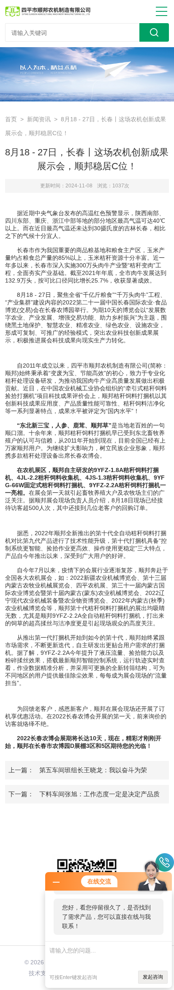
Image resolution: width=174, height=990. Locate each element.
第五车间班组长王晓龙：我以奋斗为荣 (93, 770)
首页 (11, 119)
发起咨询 (153, 977)
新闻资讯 (39, 119)
